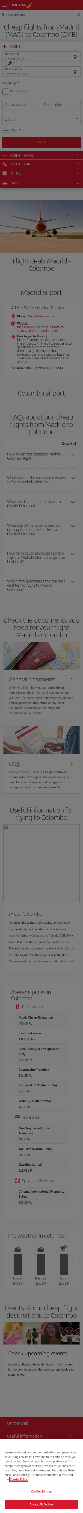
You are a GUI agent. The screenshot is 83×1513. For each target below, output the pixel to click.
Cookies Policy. (19, 1479)
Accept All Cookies (41, 1504)
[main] (41, 1476)
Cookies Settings (41, 1491)
